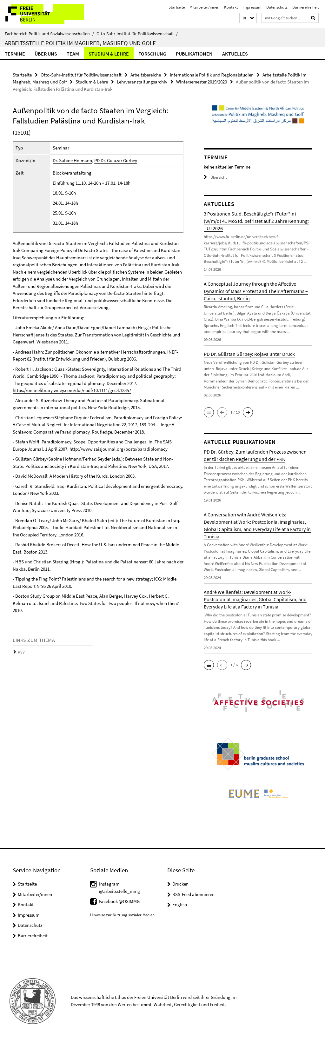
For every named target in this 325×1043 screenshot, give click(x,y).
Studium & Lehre (109, 53)
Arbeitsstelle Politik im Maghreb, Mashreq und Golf (80, 43)
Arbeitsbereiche (145, 75)
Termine (15, 53)
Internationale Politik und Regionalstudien (212, 75)
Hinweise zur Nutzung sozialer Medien (122, 915)
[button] (248, 18)
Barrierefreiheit (305, 7)
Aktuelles (235, 53)
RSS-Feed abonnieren (193, 894)
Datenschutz (277, 7)
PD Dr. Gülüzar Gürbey (115, 160)
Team (73, 53)
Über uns (46, 53)
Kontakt (231, 7)
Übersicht (218, 177)
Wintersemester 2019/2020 (201, 82)
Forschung (152, 53)
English (179, 904)
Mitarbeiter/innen (204, 7)
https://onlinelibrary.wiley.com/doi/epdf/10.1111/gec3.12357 (72, 390)
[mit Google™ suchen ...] (313, 18)
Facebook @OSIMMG (119, 901)
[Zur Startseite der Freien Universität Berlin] (42, 14)
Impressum (252, 7)
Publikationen (194, 53)
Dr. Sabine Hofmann (72, 160)
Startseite (177, 7)
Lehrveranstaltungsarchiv (142, 82)
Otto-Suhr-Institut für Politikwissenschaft (137, 33)
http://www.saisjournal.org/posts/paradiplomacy (119, 449)
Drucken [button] (180, 884)
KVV (21, 652)
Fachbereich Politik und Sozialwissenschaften (49, 33)
